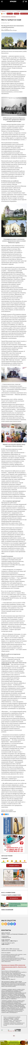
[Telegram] (8, 814)
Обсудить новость (14, 865)
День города (10, 13)
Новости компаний (7, 909)
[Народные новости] (23, 1)
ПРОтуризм (16, 13)
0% (3, 861)
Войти (26, 1)
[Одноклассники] (4, 814)
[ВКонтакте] (2, 814)
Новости (3, 11)
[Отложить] (10, 29)
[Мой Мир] (6, 814)
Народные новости (11, 11)
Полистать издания (5, 952)
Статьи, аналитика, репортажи (9, 16)
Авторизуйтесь (14, 898)
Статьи (18, 11)
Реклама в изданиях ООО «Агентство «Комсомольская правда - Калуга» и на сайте (13, 967)
